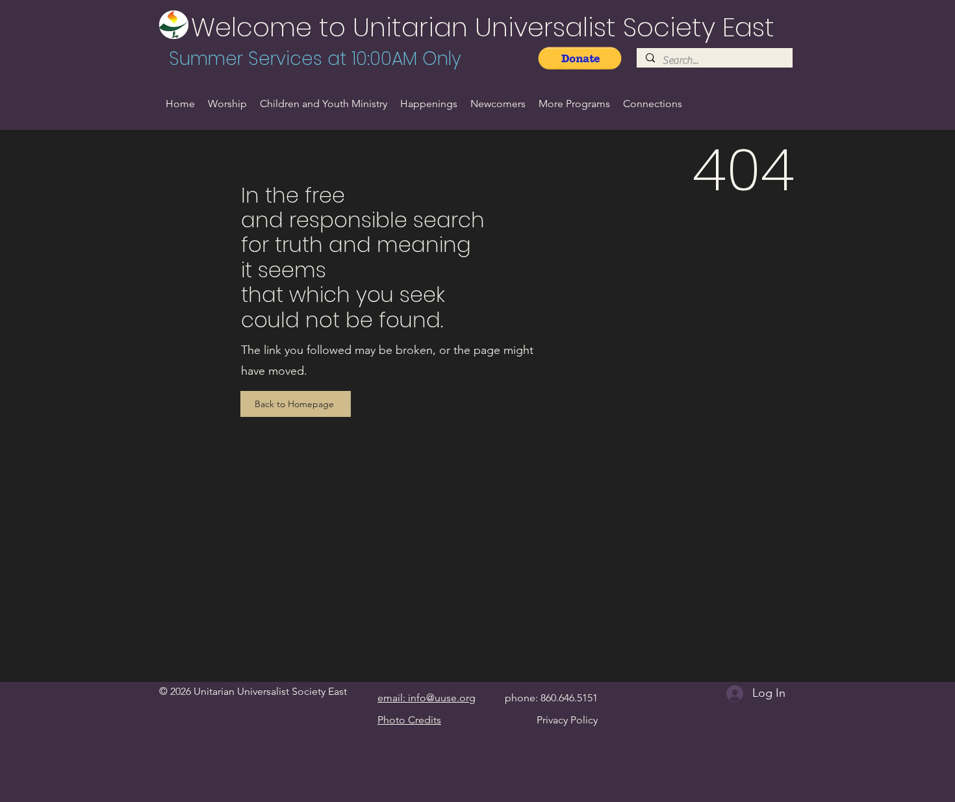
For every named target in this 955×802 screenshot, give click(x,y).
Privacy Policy (567, 720)
